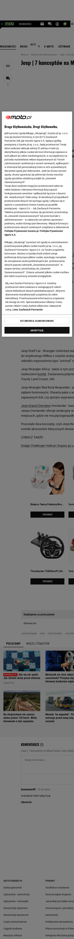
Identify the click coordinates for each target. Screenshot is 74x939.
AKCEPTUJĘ (36, 330)
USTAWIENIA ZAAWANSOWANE (37, 320)
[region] (37, 224)
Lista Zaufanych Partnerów (28, 309)
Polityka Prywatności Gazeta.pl (21, 231)
